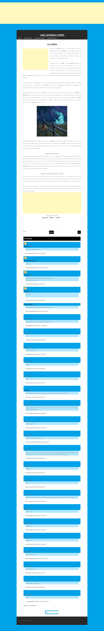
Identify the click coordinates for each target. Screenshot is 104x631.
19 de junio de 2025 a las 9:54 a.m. (34, 587)
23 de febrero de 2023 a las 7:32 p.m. (35, 354)
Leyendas (26, 390)
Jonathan (26, 246)
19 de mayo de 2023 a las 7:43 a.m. (34, 397)
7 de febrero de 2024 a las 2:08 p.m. (35, 458)
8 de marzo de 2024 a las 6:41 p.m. (34, 472)
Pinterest (58, 217)
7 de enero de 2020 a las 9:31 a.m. (34, 284)
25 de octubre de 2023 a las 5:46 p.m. (35, 428)
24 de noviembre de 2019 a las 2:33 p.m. (36, 267)
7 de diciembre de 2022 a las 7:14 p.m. (35, 325)
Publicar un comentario (29, 605)
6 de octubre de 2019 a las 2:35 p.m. (35, 253)
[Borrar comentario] (45, 253)
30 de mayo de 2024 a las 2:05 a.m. (34, 487)
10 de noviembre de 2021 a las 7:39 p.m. (36, 311)
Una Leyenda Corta (52, 35)
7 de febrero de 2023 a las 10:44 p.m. (35, 340)
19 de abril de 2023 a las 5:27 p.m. (34, 383)
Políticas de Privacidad (27, 620)
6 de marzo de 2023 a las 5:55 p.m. (34, 368)
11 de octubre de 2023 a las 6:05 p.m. (35, 413)
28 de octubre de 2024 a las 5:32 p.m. (35, 515)
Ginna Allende (28, 304)
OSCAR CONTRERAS (29, 261)
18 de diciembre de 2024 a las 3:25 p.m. (36, 558)
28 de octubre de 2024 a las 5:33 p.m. (35, 544)
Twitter (52, 217)
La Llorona (52, 44)
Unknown (26, 275)
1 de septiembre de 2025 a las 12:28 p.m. (36, 601)
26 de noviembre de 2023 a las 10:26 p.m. (36, 442)
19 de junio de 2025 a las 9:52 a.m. (34, 573)
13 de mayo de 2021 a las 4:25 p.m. (34, 300)
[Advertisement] (45, 13)
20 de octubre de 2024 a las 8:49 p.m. (35, 501)
